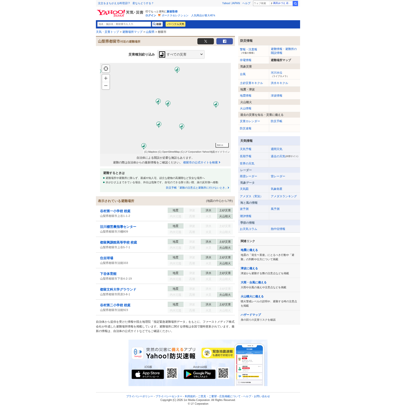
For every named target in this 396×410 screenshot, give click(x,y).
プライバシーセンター (169, 396)
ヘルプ (246, 3)
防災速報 (245, 128)
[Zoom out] (106, 85)
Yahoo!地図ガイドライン (216, 151)
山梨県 (150, 31)
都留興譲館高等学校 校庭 (118, 242)
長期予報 (245, 156)
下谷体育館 (108, 273)
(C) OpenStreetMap (169, 151)
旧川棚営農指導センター (118, 226)
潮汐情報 (245, 216)
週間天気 (276, 149)
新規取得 (172, 11)
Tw (205, 41)
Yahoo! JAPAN (231, 3)
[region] (165, 108)
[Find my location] (106, 68)
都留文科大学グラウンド (118, 289)
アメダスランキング (284, 196)
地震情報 (245, 95)
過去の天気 (284, 156)
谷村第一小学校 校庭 (115, 211)
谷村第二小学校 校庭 (115, 305)
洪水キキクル (279, 83)
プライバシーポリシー (139, 396)
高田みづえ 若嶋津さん (282, 3)
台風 (243, 74)
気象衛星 (276, 188)
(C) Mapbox (150, 151)
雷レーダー (278, 176)
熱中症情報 (278, 228)
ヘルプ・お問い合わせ (256, 396)
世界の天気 (247, 163)
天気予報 (245, 149)
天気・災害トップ (107, 31)
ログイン (150, 15)
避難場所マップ (132, 31)
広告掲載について (230, 396)
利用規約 (190, 396)
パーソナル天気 (175, 24)
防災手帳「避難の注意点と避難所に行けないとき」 (197, 187)
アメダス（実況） (251, 196)
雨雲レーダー (248, 176)
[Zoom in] (106, 78)
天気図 (244, 188)
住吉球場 (106, 258)
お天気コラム (248, 228)
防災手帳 (276, 121)
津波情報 (276, 95)
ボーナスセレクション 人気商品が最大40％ (189, 15)
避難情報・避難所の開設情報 (284, 50)
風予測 (275, 208)
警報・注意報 (248, 51)
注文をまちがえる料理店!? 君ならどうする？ (126, 3)
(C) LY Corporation (191, 151)
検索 (295, 3)
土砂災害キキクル (251, 83)
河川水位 (280, 74)
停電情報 (245, 60)
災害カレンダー (250, 121)
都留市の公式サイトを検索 (200, 162)
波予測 (244, 208)
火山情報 (245, 108)
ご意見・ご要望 (207, 396)
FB (224, 41)
